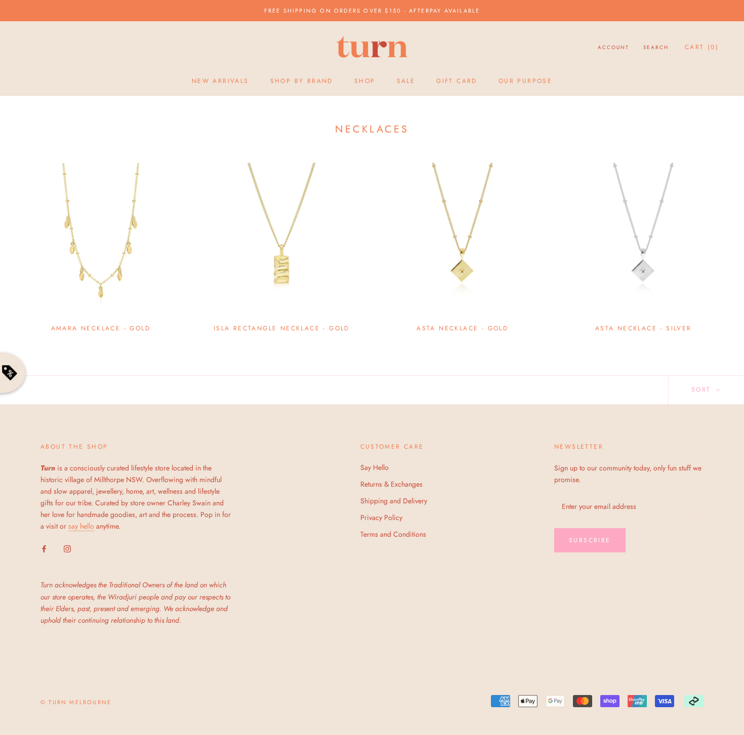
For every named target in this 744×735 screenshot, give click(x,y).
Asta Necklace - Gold (462, 328)
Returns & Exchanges (391, 484)
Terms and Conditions (393, 534)
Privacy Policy (381, 517)
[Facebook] (44, 548)
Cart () (702, 47)
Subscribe (590, 540)
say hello (81, 526)
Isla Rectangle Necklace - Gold (282, 328)
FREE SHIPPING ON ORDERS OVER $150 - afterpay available (372, 11)
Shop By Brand (301, 80)
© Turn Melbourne (75, 702)
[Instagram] (67, 548)
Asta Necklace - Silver (643, 328)
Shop (365, 80)
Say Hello (374, 467)
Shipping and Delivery (393, 501)
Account (613, 47)
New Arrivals (220, 80)
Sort (702, 389)
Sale (406, 80)
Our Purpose (525, 80)
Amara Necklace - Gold (100, 328)
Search (656, 47)
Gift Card (456, 80)
